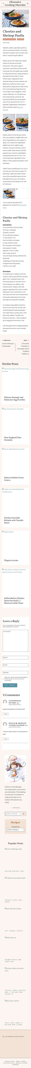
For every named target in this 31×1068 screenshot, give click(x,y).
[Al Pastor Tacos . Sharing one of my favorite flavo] (19, 1050)
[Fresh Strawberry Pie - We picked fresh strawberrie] (5, 1046)
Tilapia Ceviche (11, 560)
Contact (23, 1061)
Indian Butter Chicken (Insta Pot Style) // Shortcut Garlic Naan (14, 600)
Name (5, 657)
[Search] (23, 813)
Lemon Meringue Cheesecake (8, 343)
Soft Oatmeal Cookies (14, 931)
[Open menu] (27, 3)
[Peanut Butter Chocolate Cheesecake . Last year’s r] (19, 1046)
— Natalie (15, 807)
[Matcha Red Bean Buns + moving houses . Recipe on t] (19, 1042)
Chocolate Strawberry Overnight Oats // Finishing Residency (23, 347)
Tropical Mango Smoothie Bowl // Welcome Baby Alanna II (15, 992)
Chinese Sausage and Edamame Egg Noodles (14, 398)
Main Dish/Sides (9, 39)
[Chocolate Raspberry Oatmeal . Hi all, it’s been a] (5, 1050)
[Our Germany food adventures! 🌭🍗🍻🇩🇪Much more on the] (5, 1042)
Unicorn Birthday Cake (14, 871)
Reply (5, 714)
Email (5, 665)
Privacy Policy (10, 1061)
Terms (18, 1061)
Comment (7, 631)
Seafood (20, 39)
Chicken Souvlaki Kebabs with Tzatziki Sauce (13, 520)
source (20, 107)
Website (6, 672)
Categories (15, 827)
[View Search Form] (3, 3)
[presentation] (15, 381)
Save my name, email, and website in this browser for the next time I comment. (16, 679)
